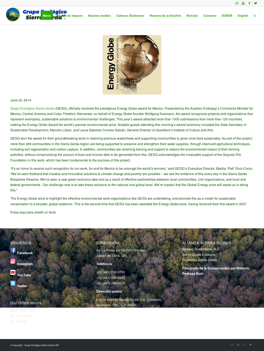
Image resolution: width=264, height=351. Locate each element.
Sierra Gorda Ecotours (198, 254)
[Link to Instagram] (237, 3)
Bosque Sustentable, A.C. (201, 249)
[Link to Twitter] (255, 3)
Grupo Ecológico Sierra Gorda (32, 108)
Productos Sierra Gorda (199, 259)
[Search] (255, 15)
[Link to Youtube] (243, 3)
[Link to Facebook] (249, 3)
